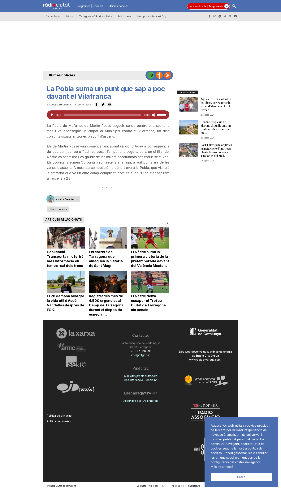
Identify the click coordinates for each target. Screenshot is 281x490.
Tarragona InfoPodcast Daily (95, 16)
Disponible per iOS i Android (140, 400)
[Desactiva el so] (154, 115)
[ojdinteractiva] (75, 388)
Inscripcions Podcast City (151, 16)
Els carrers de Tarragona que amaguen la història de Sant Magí (106, 259)
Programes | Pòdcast (90, 6)
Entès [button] (241, 477)
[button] (234, 6)
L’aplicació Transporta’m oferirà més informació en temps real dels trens (65, 259)
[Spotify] (220, 16)
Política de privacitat (59, 415)
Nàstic (69, 16)
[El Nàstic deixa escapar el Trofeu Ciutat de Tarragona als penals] (150, 282)
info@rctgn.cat (140, 355)
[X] (230, 16)
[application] (108, 114)
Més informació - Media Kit (140, 379)
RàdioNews (194, 485)
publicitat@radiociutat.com (140, 375)
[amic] (75, 347)
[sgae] (75, 361)
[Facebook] (209, 16)
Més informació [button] (222, 467)
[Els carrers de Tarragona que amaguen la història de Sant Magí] (108, 238)
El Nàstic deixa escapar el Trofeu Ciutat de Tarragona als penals (148, 303)
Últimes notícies (118, 6)
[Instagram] (214, 16)
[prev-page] (163, 223)
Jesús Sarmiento (61, 104)
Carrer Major (53, 16)
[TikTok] (225, 16)
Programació (177, 485)
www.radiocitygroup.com (204, 359)
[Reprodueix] (52, 115)
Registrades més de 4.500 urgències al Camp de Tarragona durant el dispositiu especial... (106, 305)
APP (164, 485)
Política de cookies (59, 421)
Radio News (124, 16)
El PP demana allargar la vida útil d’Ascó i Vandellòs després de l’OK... (65, 303)
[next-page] (167, 223)
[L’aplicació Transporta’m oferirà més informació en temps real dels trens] (66, 238)
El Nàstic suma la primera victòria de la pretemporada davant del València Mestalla (150, 259)
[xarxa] (75, 333)
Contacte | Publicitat (147, 485)
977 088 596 (143, 351)
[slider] (162, 114)
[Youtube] (235, 16)
